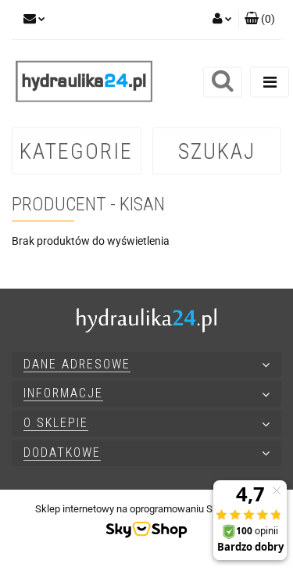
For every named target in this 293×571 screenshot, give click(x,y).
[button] (259, 19)
